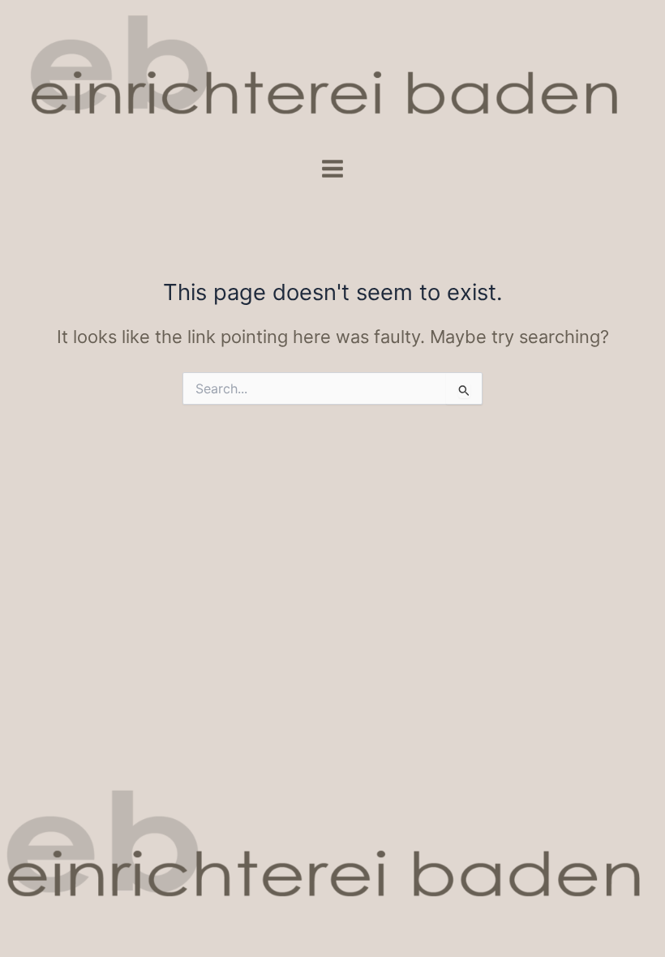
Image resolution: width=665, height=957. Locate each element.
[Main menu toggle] (332, 169)
